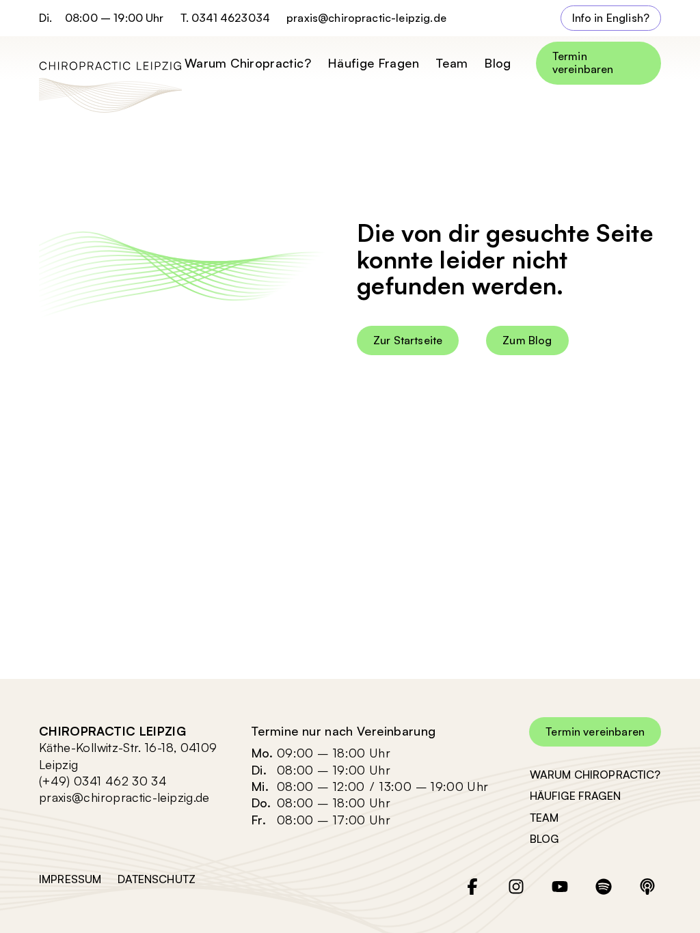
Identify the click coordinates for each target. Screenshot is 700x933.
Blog (497, 62)
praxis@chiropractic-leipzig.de (366, 18)
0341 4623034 (230, 18)
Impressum (70, 879)
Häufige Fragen (373, 62)
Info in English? (611, 18)
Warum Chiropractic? (248, 62)
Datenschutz (157, 879)
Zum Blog (527, 340)
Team (451, 62)
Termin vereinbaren (583, 62)
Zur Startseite (407, 340)
